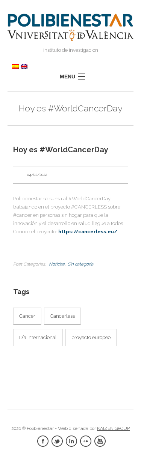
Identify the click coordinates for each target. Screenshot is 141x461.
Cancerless (62, 316)
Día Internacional (38, 337)
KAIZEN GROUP (113, 428)
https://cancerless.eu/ (87, 231)
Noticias (57, 264)
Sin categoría (80, 264)
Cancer (27, 316)
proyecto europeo (91, 337)
